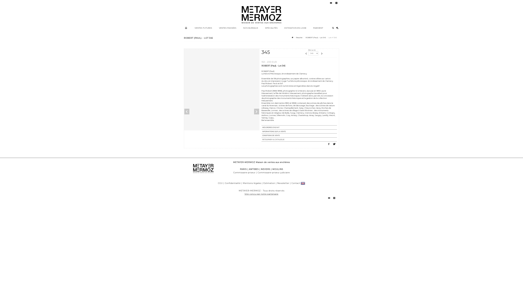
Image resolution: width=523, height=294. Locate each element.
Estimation (269, 183)
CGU (220, 183)
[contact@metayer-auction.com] (331, 3)
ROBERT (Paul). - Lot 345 (315, 37)
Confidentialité (233, 183)
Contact (295, 183)
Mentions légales (252, 183)
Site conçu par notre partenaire (261, 194)
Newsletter (283, 183)
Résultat (299, 37)
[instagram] (336, 3)
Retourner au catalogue (273, 139)
